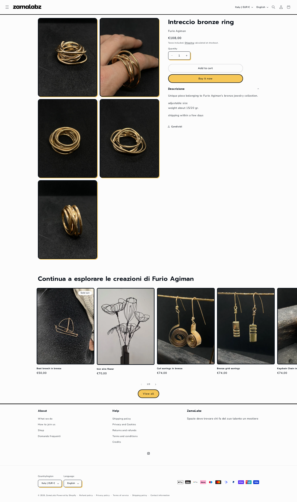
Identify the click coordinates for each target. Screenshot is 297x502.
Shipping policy (121, 418)
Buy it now (205, 78)
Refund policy (86, 495)
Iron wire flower (105, 369)
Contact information (160, 495)
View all (148, 394)
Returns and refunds (124, 430)
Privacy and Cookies (124, 424)
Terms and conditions (125, 436)
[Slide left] (141, 384)
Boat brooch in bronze (49, 368)
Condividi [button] (176, 126)
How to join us (46, 424)
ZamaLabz (51, 495)
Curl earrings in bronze (170, 368)
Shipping (189, 42)
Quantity (172, 48)
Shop (41, 430)
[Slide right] (155, 384)
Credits (116, 441)
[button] (7, 7)
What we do (45, 418)
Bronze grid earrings (228, 368)
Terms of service (121, 495)
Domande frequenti (49, 436)
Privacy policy (103, 495)
